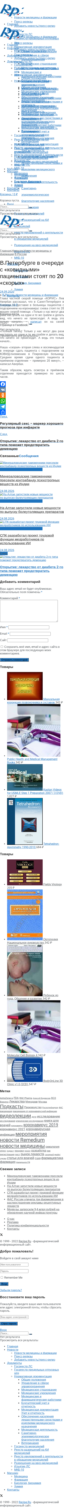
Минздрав (31, 1101)
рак (48, 1150)
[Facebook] (32, 384)
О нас (11, 1218)
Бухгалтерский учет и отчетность (35, 103)
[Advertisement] (28, 21)
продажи (19, 1150)
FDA (16, 1098)
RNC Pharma (25, 1098)
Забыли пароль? (11, 1290)
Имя (4, 627)
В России (21, 254)
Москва (42, 1101)
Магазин (12, 169)
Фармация (21, 178)
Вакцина (4, 1102)
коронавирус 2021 (12, 1129)
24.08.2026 (7, 491)
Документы (14, 61)
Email (4, 633)
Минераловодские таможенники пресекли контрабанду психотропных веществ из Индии (30, 480)
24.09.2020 (7, 291)
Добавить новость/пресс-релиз (34, 49)
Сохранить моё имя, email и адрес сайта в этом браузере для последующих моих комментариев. (30, 650)
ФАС (61, 1107)
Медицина (21, 175)
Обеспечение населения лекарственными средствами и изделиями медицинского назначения (41, 120)
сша (38, 1158)
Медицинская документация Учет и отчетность (39, 110)
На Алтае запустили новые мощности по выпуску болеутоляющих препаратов (32, 510)
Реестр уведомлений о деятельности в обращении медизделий (38, 156)
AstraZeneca (6, 1098)
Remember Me (13, 1277)
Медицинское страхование (39, 63)
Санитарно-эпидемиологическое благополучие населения (37, 195)
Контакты (13, 190)
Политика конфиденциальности (28, 1225)
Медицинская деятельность (39, 128)
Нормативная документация (33, 75)
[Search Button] (30, 324)
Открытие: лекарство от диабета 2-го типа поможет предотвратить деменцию (31, 571)
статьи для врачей (20, 1158)
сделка (3, 1158)
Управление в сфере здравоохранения (35, 83)
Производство (33, 1107)
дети (34, 1117)
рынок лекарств (32, 1154)
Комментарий (10, 598)
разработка (38, 1150)
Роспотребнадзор (50, 1107)
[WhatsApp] (32, 401)
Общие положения (33, 78)
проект (28, 1151)
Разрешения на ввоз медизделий (36, 245)
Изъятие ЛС (22, 165)
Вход (10, 204)
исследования (7, 1121)
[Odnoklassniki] (32, 395)
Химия (18, 289)
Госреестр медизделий (29, 145)
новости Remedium (22, 1140)
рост (17, 1154)
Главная (12, 44)
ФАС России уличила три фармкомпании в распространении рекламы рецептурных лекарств (35, 1203)
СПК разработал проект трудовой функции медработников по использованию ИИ (27, 539)
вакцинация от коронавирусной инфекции (35, 1111)
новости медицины (22, 1146)
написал (35, 321)
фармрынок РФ (23, 1162)
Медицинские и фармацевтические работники (41, 96)
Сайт (3, 640)
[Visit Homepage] (12, 15)
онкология (52, 1146)
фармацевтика (52, 1158)
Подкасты (11, 1106)
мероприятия (31, 1134)
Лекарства (17, 1101)
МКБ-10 (19, 258)
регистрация (7, 1154)
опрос (3, 1151)
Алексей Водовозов (41, 1098)
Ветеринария (30, 141)
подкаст (10, 1151)
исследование (48, 1116)
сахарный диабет (52, 1154)
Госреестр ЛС (23, 62)
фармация (7, 1162)
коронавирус (17, 1126)
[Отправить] (32, 412)
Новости (12, 48)
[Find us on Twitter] (1, 197)
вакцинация (6, 1111)
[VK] (32, 390)
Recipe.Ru (25, 1241)
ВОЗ (53, 1098)
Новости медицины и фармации (35, 36)
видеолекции (15, 1116)
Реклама (12, 1222)
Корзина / (9, 305)
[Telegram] (32, 406)
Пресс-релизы (23, 43)
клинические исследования (30, 1121)
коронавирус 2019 (40, 1125)
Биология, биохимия (27, 283)
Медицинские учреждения (38, 91)
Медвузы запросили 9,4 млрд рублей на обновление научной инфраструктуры (33, 1211)
